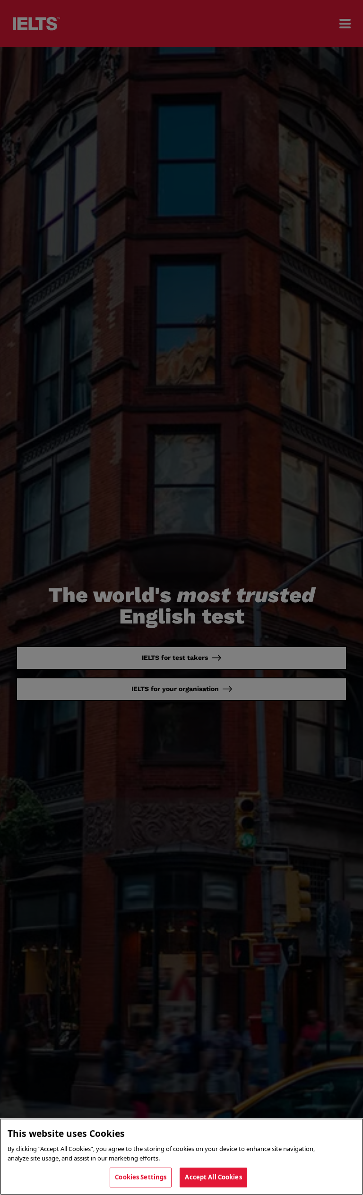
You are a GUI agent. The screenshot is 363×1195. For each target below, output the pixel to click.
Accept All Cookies (213, 1177)
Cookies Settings (140, 1177)
